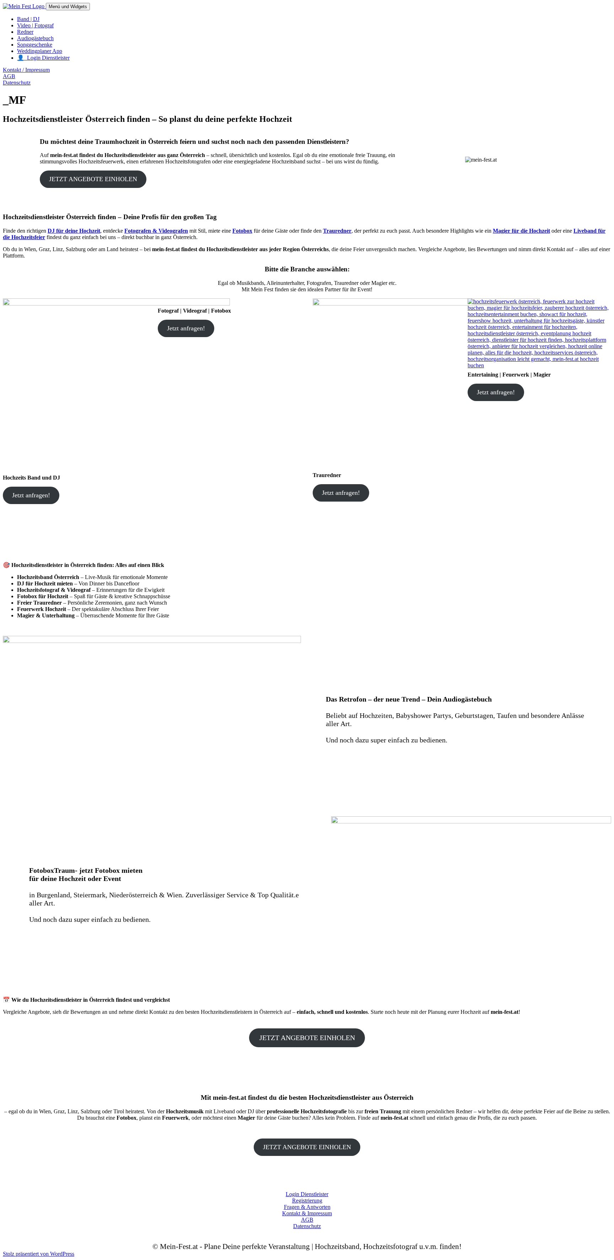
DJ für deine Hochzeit (74, 231)
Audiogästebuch (35, 38)
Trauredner (337, 231)
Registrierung (307, 1200)
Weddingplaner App (39, 51)
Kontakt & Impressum (307, 1213)
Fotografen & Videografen (156, 231)
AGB (9, 76)
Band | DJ (28, 19)
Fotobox (242, 231)
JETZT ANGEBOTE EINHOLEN (93, 179)
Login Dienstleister (307, 1194)
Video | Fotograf (35, 25)
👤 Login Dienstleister (43, 58)
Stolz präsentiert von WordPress (38, 1254)
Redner (25, 32)
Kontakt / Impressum (26, 70)
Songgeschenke (34, 45)
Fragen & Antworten (307, 1207)
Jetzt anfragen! (31, 495)
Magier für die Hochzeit (521, 231)
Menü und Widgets (68, 6)
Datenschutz (17, 83)
